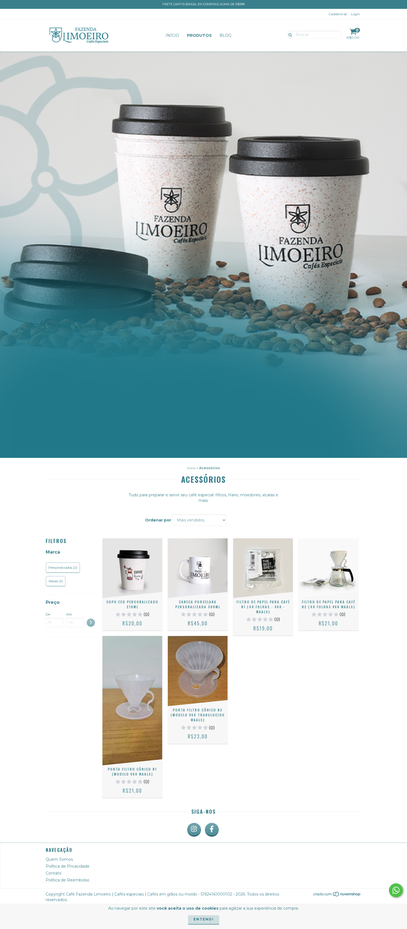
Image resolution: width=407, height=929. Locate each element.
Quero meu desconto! (165, 81)
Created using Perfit (165, 100)
